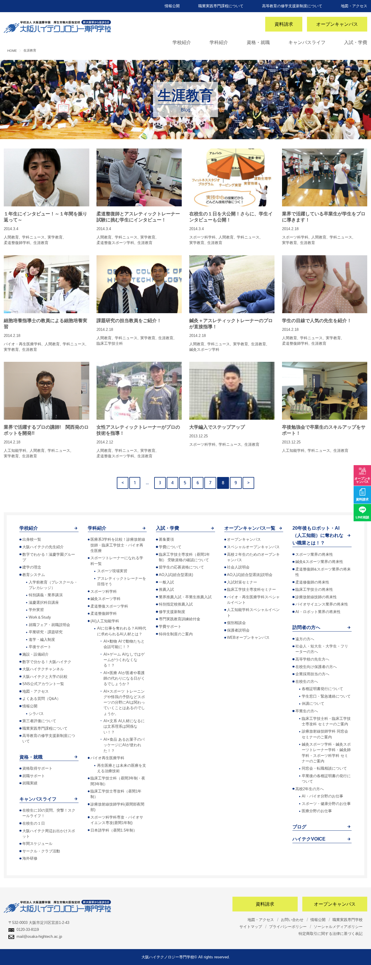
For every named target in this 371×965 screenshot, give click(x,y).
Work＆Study (40, 617)
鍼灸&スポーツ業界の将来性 (319, 561)
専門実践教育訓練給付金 (179, 619)
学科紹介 (219, 42)
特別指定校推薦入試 (176, 604)
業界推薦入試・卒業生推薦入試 (185, 597)
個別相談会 (236, 623)
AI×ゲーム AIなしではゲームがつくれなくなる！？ (124, 659)
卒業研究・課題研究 (46, 632)
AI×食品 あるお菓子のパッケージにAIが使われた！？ (124, 745)
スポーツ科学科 (103, 591)
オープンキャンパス (337, 24)
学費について (170, 547)
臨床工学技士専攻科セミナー (251, 589)
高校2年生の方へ (309, 789)
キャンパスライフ (306, 42)
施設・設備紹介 (35, 654)
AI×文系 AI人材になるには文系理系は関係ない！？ (124, 726)
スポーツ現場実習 (112, 571)
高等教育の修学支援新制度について (292, 6)
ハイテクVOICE (308, 838)
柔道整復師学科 (103, 613)
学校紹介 (181, 42)
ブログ (299, 826)
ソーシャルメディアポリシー (338, 926)
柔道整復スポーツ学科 (109, 606)
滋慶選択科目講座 (44, 602)
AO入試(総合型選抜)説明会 (249, 575)
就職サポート (33, 776)
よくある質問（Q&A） (41, 698)
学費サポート (170, 626)
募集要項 (166, 539)
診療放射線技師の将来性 (316, 597)
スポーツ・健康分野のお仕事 (326, 803)
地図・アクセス (354, 6)
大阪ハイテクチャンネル (43, 669)
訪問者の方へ (306, 627)
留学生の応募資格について (181, 567)
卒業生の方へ (306, 711)
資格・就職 (258, 42)
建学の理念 (31, 567)
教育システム (33, 575)
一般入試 (166, 582)
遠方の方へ (304, 639)
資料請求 (283, 24)
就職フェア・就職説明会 (49, 625)
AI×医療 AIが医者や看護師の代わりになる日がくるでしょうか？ (124, 678)
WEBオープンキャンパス (248, 637)
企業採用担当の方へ (312, 674)
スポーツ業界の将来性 (314, 554)
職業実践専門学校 (347, 920)
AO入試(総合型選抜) (176, 575)
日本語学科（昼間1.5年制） (113, 830)
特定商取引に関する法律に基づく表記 (331, 933)
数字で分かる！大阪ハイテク (46, 662)
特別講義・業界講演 (46, 595)
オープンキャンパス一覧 (249, 528)
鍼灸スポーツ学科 (105, 599)
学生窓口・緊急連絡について (326, 696)
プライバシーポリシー (288, 926)
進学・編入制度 (42, 639)
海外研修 (29, 858)
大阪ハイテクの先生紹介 (43, 547)
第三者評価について (39, 721)
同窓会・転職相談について (324, 768)
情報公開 (172, 6)
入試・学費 (355, 42)
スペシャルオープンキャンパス (253, 547)
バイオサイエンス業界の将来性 (321, 604)
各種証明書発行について (322, 689)
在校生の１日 (33, 823)
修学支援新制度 (172, 612)
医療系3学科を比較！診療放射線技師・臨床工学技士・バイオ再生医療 (117, 545)
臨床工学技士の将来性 (314, 589)
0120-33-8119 (28, 929)
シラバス (36, 713)
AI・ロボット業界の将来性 (318, 612)
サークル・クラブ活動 (41, 851)
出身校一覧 (31, 539)
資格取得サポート (37, 768)
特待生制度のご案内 (176, 634)
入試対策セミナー (242, 582)
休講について (313, 703)
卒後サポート (40, 647)
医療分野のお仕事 (317, 811)
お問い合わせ (292, 920)
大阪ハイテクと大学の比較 (45, 676)
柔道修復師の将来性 (312, 582)
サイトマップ (250, 926)
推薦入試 (166, 589)
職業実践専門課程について (220, 6)
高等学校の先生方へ (312, 659)
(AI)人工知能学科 (104, 621)
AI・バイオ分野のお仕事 (322, 796)
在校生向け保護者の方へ (316, 667)
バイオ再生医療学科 (107, 758)
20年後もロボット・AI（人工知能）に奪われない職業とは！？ (317, 535)
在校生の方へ (306, 681)
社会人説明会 (238, 567)
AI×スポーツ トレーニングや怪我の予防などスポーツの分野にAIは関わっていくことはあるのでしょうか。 (124, 702)
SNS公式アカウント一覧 (43, 684)
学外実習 (36, 610)
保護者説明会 (238, 630)
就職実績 (29, 783)
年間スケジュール (37, 843)
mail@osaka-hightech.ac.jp (39, 936)
